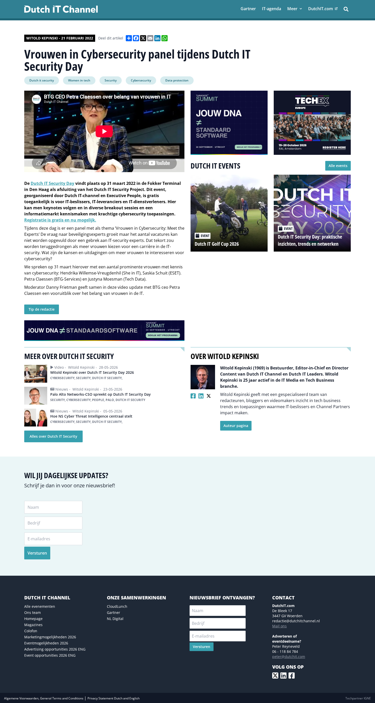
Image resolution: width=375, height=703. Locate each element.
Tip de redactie (42, 309)
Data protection (177, 80)
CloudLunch (117, 606)
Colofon (30, 630)
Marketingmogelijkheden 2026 (50, 637)
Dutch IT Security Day (52, 183)
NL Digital (115, 618)
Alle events (338, 165)
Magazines (33, 624)
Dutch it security (41, 80)
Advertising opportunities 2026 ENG (54, 649)
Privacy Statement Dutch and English (114, 698)
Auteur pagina (235, 425)
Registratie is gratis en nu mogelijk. (60, 220)
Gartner (113, 612)
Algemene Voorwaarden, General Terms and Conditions (44, 698)
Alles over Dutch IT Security (53, 436)
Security (111, 80)
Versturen (37, 553)
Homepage (33, 618)
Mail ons (279, 626)
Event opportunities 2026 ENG (50, 655)
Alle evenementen (39, 606)
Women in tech (79, 80)
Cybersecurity (141, 80)
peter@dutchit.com (288, 656)
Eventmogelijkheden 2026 (46, 643)
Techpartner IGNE (358, 698)
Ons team (32, 612)
